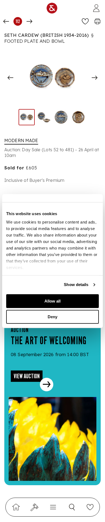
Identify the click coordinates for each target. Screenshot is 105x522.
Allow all (52, 301)
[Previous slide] (10, 78)
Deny (52, 316)
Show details (76, 284)
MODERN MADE (21, 140)
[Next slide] (94, 78)
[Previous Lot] (6, 21)
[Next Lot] (29, 21)
